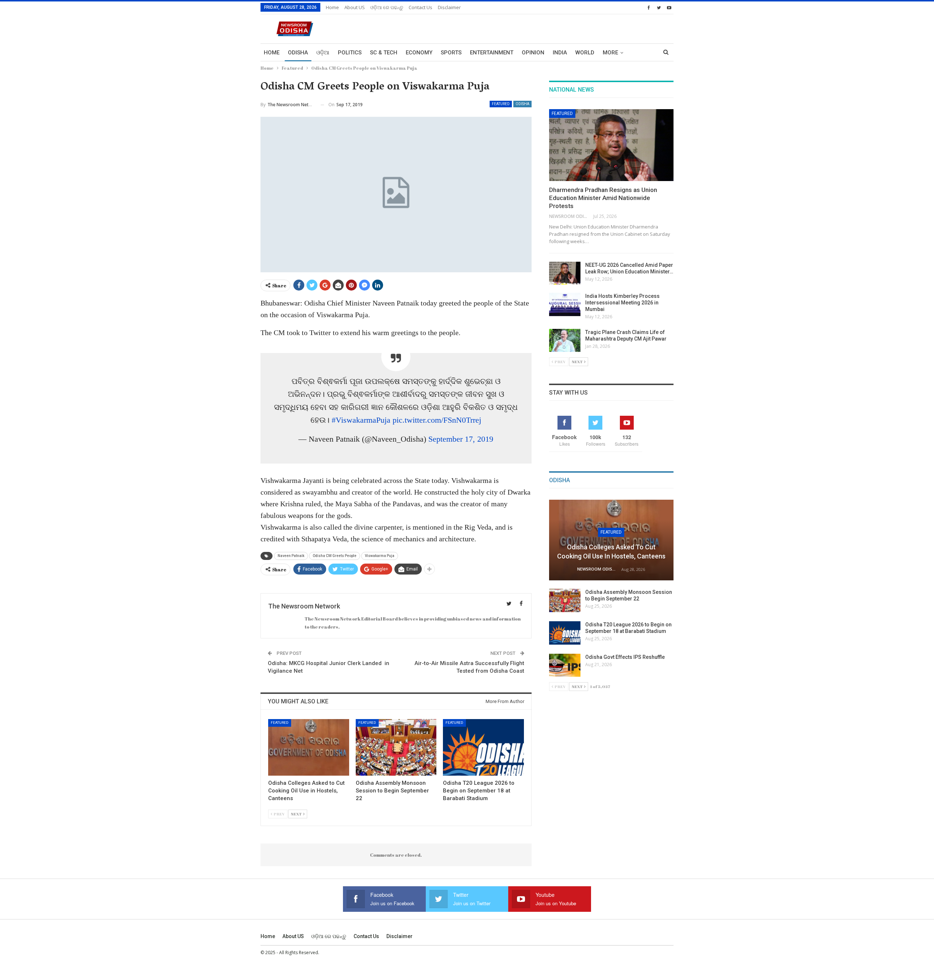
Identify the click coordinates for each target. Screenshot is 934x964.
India (560, 52)
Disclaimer (449, 7)
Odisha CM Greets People (334, 556)
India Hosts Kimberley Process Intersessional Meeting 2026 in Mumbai (622, 302)
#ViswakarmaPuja (361, 420)
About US (354, 7)
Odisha (298, 52)
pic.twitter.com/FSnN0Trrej (437, 420)
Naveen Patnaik (291, 556)
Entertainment (491, 52)
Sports (451, 52)
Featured (501, 104)
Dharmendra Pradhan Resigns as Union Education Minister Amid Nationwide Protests (603, 198)
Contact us (420, 7)
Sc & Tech (383, 52)
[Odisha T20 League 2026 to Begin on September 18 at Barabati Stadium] (483, 747)
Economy (419, 52)
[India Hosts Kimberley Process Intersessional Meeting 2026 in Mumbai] (564, 304)
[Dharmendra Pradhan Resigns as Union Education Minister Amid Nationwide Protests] (611, 145)
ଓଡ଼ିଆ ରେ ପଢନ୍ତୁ (386, 7)
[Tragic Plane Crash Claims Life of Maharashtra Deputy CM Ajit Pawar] (564, 340)
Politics (350, 52)
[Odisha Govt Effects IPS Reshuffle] (564, 665)
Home (332, 7)
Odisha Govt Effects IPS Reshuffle (625, 657)
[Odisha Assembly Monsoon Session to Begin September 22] (396, 747)
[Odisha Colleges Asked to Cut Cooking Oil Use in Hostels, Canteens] (308, 747)
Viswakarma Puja (379, 556)
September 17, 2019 (460, 438)
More (610, 52)
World (584, 52)
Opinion (533, 52)
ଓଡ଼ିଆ (322, 52)
